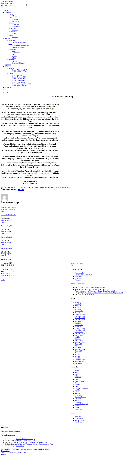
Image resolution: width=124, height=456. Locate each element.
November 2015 (80, 342)
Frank (5, 187)
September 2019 (80, 318)
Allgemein (78, 376)
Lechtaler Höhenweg (81, 388)
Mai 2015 (78, 347)
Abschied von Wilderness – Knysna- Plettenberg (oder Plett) (99, 291)
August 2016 (79, 335)
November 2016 (80, 330)
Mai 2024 (78, 304)
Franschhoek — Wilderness (83, 275)
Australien (78, 378)
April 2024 (78, 305)
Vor (7, 92)
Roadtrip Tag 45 (6, 220)
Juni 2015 (78, 346)
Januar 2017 (78, 326)
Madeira (77, 390)
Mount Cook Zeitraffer (8, 209)
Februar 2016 (79, 340)
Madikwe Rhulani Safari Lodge (95, 287)
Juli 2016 (77, 337)
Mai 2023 (78, 309)
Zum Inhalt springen (7, 1)
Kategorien (4, 431)
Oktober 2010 (79, 363)
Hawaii (77, 386)
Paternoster (78, 280)
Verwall (77, 405)
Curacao (77, 379)
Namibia (77, 393)
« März (3, 280)
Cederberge (78, 278)
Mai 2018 (78, 321)
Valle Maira (78, 402)
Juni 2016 (78, 339)
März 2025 (78, 302)
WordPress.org (79, 422)
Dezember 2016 (80, 328)
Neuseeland (42, 187)
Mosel (77, 391)
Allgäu (77, 374)
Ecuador (77, 384)
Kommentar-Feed (80, 420)
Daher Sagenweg (80, 381)
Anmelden (78, 417)
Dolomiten (78, 383)
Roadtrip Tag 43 (6, 242)
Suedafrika (78, 400)
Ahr (76, 372)
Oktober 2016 (79, 332)
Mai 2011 (78, 356)
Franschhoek (79, 276)
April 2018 (78, 323)
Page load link (5, 451)
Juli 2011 (77, 353)
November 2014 (80, 349)
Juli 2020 (77, 312)
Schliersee (78, 398)
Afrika (77, 371)
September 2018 (80, 319)
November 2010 (80, 361)
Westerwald (78, 409)
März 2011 (78, 358)
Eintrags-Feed (79, 418)
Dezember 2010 (80, 359)
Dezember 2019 (80, 314)
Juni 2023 (78, 307)
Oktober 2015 (79, 344)
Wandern (77, 407)
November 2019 (80, 316)
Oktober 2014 (79, 351)
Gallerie (3, 211)
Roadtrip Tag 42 (6, 254)
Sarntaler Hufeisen (80, 397)
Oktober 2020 (79, 311)
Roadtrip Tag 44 (6, 231)
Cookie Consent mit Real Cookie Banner (13, 452)
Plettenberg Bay (80, 273)
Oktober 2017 (79, 325)
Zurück (3, 92)
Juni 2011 (78, 354)
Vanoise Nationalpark (81, 404)
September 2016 (80, 333)
